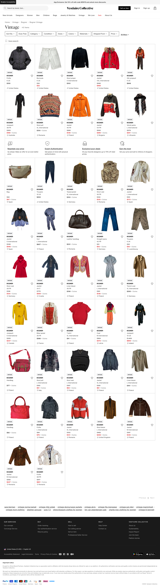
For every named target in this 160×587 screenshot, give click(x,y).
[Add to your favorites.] (32, 76)
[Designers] (25, 15)
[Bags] (59, 15)
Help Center (103, 525)
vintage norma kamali (27, 507)
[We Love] (96, 15)
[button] (155, 8)
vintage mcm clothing (15, 509)
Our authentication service (47, 529)
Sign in (137, 8)
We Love (91, 15)
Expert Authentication (54, 148)
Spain (36, 584)
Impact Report (134, 532)
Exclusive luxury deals (91, 148)
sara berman (9, 507)
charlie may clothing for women (122, 509)
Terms (37, 554)
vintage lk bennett (146, 509)
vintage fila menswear (107, 507)
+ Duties (14, 133)
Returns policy (43, 532)
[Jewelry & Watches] (77, 15)
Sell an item (124, 8)
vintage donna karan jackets (69, 507)
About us (132, 525)
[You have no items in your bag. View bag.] (155, 8)
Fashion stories (134, 538)
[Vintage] (86, 15)
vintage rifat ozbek (47, 507)
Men (38, 15)
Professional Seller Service (77, 535)
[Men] (41, 15)
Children (46, 15)
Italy (41, 584)
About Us (108, 15)
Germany (30, 584)
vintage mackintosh (144, 507)
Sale (99, 15)
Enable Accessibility (8, 2)
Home (7, 22)
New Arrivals (7, 15)
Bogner (24, 22)
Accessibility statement (12, 554)
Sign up (146, 8)
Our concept (8, 525)
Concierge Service (10, 529)
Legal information (27, 554)
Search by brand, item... (15, 8)
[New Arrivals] (14, 15)
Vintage (81, 15)
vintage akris (90, 507)
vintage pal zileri (126, 507)
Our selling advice (74, 529)
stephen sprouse (34, 509)
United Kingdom (12, 584)
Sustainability (134, 529)
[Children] (51, 15)
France (5, 584)
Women (30, 15)
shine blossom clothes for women (67, 509)
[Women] (34, 15)
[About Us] (114, 15)
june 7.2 (47, 509)
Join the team (134, 535)
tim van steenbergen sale (95, 509)
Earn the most (125, 148)
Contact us (102, 529)
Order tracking (43, 525)
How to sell (72, 525)
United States (23, 584)
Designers (20, 15)
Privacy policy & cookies (49, 554)
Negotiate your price (16, 148)
